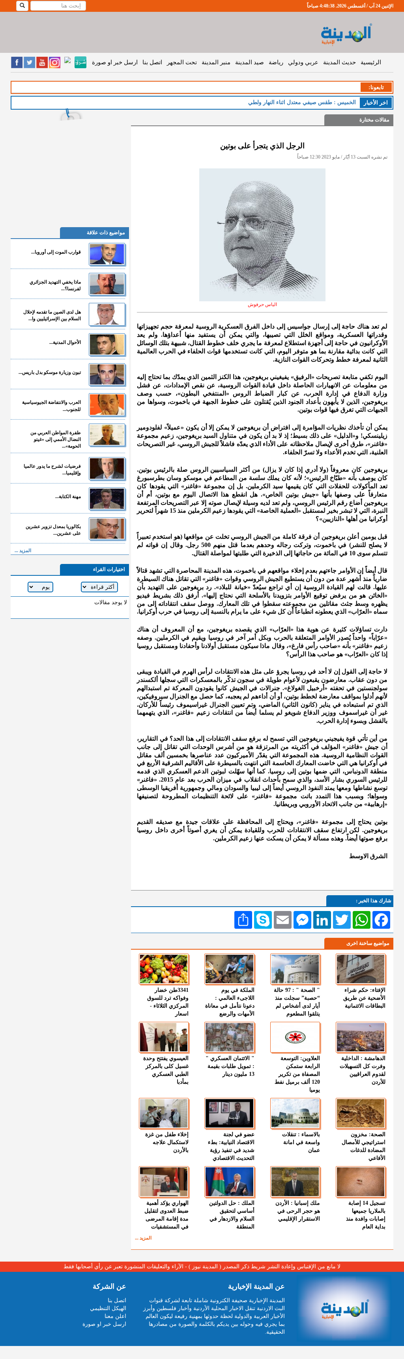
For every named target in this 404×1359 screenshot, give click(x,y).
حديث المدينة (339, 62)
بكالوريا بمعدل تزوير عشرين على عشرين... (53, 530)
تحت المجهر (182, 62)
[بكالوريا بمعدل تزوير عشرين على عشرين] (107, 528)
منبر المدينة (216, 62)
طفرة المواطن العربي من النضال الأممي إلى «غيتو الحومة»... (55, 439)
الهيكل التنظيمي (108, 1308)
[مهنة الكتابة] (107, 498)
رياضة (276, 62)
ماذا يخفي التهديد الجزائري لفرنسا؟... (55, 285)
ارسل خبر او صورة (115, 62)
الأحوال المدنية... (65, 342)
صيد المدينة (249, 62)
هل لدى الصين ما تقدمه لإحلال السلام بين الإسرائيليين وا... (52, 315)
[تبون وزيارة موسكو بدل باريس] (107, 374)
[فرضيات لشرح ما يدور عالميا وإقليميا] (107, 468)
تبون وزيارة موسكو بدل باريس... (50, 372)
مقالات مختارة (374, 120)
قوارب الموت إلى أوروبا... (56, 252)
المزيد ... (143, 1238)
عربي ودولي (303, 62)
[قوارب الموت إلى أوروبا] (107, 254)
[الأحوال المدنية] (107, 344)
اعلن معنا (115, 1316)
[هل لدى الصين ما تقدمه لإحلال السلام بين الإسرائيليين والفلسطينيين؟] (107, 314)
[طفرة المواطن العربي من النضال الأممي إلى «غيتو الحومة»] (107, 435)
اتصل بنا (152, 62)
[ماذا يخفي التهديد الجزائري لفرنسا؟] (107, 284)
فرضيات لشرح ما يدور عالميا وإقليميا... (52, 469)
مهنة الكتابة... (68, 496)
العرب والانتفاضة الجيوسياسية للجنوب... (51, 405)
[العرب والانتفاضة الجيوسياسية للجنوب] (107, 404)
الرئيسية (371, 62)
